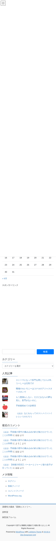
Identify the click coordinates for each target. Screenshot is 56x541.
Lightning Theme (35, 532)
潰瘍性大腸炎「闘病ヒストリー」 (17, 507)
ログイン (12, 481)
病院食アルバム (9, 517)
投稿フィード (14, 486)
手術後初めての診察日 (26, 405)
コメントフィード (16, 491)
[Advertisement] (28, 314)
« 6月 (4, 278)
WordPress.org (15, 496)
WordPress (20, 532)
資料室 (5, 512)
